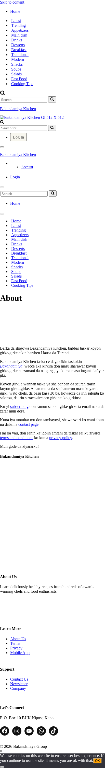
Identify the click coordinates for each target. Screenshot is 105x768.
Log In (18, 137)
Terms (15, 643)
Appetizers (20, 30)
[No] (2, 767)
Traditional (20, 54)
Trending (18, 25)
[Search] (2, 94)
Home (16, 221)
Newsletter (19, 684)
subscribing (19, 406)
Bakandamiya (11, 366)
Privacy (16, 648)
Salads (16, 74)
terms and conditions (16, 437)
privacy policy (60, 437)
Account (27, 167)
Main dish (19, 35)
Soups (16, 69)
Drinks (16, 40)
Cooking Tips (22, 84)
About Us (18, 639)
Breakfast (19, 50)
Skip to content (12, 2)
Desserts (18, 45)
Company (18, 688)
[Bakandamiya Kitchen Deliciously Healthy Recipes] (32, 117)
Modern (17, 59)
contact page (28, 424)
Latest (16, 20)
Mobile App (20, 652)
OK (97, 761)
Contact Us (19, 679)
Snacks (17, 64)
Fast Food (19, 79)
